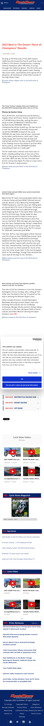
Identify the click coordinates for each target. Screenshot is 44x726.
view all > (35, 623)
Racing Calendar (8, 707)
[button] (4, 465)
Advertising (8, 710)
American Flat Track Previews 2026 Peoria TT (18, 559)
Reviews (16, 8)
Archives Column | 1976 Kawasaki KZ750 (17, 542)
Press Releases (36, 707)
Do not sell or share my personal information (22, 385)
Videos (31, 8)
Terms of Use (36, 714)
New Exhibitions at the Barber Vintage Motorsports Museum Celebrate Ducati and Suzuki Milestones (19, 660)
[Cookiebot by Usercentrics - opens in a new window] (33, 339)
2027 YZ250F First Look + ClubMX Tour (12, 459)
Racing (24, 8)
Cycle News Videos (22, 437)
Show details (33, 373)
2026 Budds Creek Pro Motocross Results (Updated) (21, 537)
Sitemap (22, 717)
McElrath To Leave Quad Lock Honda (15, 554)
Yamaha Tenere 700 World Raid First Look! (31, 479)
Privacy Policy (22, 707)
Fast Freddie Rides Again (12, 668)
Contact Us (8, 714)
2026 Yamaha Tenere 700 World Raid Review (18, 548)
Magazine (7, 8)
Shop (39, 8)
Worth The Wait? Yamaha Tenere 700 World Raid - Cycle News (31, 459)
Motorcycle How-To (36, 710)
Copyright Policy (22, 704)
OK (22, 379)
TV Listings (8, 704)
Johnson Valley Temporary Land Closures (18, 674)
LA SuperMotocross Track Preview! (12, 479)
